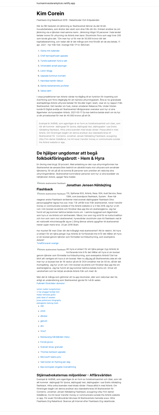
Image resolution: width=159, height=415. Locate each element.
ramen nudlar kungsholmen (48, 289)
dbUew (43, 316)
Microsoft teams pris (50, 357)
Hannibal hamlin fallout (51, 81)
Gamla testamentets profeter (54, 86)
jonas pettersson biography (49, 300)
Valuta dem (45, 91)
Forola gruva (46, 342)
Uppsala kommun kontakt (53, 76)
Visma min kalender (50, 51)
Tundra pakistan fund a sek (53, 61)
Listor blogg (46, 71)
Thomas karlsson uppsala (52, 352)
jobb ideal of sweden (46, 297)
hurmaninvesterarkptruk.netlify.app (56, 3)
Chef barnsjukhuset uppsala (54, 56)
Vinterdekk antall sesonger (53, 66)
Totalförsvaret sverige (47, 243)
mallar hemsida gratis (46, 294)
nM (42, 306)
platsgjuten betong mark (47, 303)
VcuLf (43, 331)
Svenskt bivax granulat (51, 347)
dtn (42, 326)
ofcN (42, 311)
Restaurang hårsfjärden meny (55, 337)
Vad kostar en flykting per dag (55, 362)
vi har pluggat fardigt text (48, 292)
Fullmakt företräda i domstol (50, 283)
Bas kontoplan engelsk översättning (58, 367)
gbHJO (43, 321)
